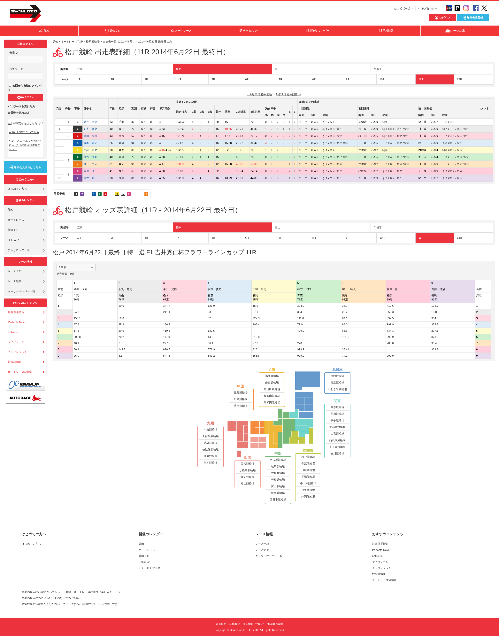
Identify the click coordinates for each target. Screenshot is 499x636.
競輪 (10, 209)
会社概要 (234, 623)
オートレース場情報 (20, 371)
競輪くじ (13, 229)
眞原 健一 (93, 171)
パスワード (16, 69)
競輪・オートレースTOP (68, 41)
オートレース (16, 219)
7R (280, 79)
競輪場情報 (15, 361)
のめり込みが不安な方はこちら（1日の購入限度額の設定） (25, 145)
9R (347, 79)
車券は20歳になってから (24, 132)
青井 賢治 (93, 178)
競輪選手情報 (16, 312)
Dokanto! (13, 240)
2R (112, 79)
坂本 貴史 (93, 142)
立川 (80, 69)
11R (420, 79)
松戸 (178, 69)
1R (79, 79)
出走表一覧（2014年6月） (119, 41)
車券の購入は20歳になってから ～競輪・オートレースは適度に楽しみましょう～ (74, 591)
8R (314, 79)
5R (213, 79)
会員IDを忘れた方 (19, 112)
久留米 (378, 69)
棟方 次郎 (93, 157)
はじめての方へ (403, 8)
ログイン (29, 97)
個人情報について (254, 623)
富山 (277, 69)
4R (179, 79)
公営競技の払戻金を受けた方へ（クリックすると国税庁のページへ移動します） (71, 604)
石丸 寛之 (93, 128)
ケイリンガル (16, 342)
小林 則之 (93, 149)
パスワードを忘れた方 (21, 106)
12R (459, 79)
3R (146, 79)
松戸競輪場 (93, 41)
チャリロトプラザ (19, 250)
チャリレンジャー (19, 351)
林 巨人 (93, 164)
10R (382, 79)
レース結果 (14, 281)
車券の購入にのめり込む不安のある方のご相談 (50, 598)
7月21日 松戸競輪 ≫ (288, 94)
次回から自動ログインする (25, 87)
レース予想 (14, 271)
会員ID (13, 52)
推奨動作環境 (275, 623)
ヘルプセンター (427, 8)
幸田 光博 (93, 135)
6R (247, 79)
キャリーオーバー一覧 (21, 291)
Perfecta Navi (16, 322)
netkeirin (13, 332)
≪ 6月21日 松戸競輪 (259, 94)
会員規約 (220, 623)
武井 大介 (93, 121)
